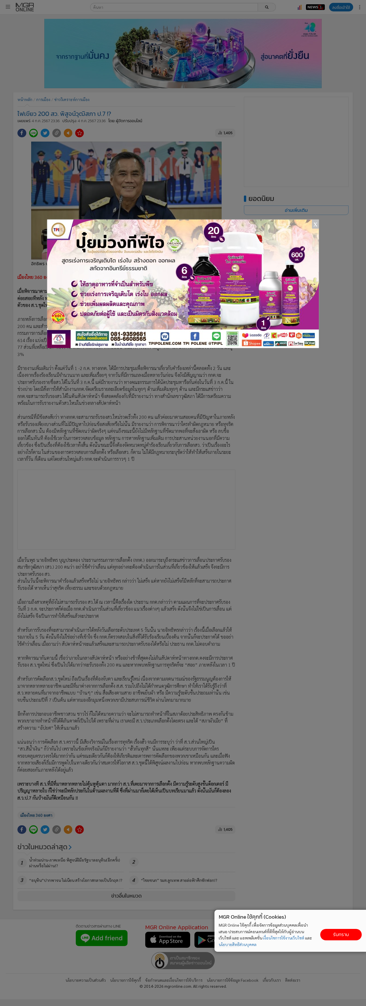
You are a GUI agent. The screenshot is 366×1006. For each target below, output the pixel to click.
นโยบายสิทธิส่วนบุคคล (237, 944)
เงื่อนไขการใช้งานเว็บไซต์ (283, 937)
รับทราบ (341, 934)
